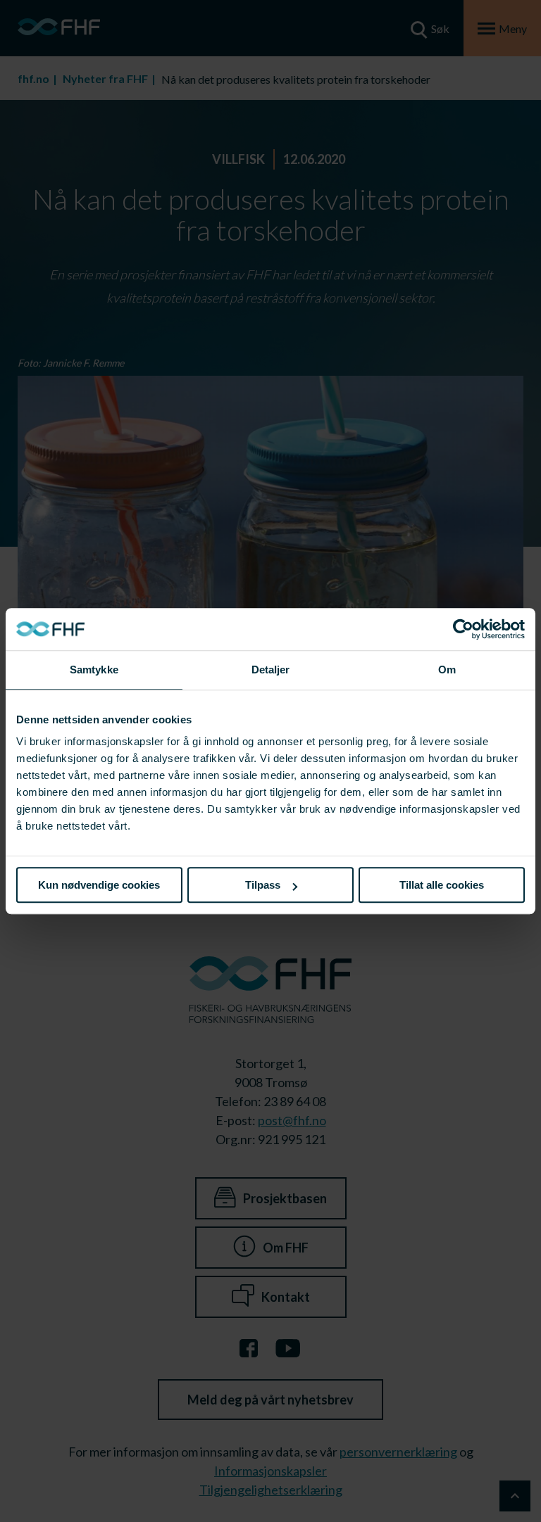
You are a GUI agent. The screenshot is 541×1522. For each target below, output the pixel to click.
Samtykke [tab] (94, 670)
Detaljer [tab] (270, 670)
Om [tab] (447, 670)
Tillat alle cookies (441, 885)
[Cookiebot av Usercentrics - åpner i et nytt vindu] (463, 629)
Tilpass (262, 885)
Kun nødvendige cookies (99, 885)
